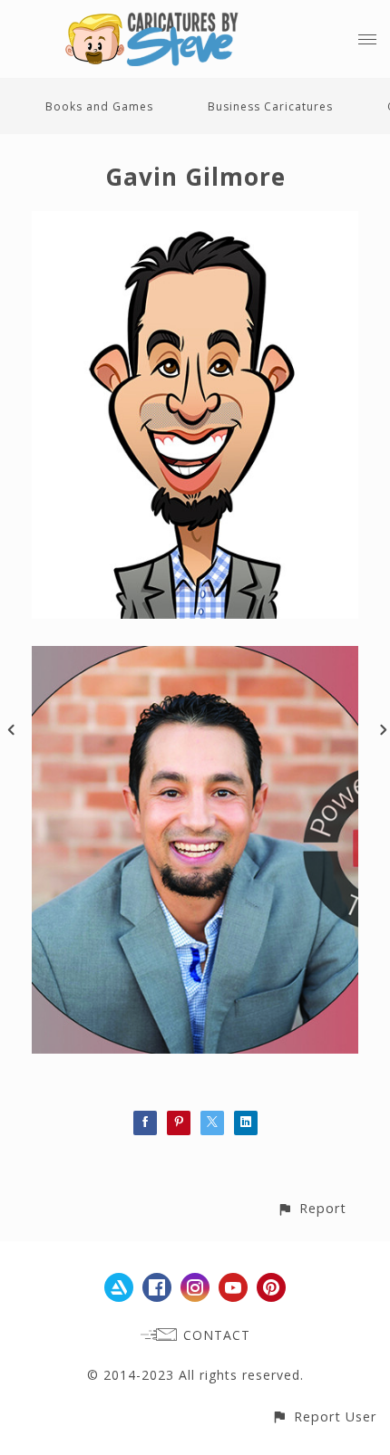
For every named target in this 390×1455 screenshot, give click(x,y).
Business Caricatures (270, 106)
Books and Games (99, 106)
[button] (311, 1208)
